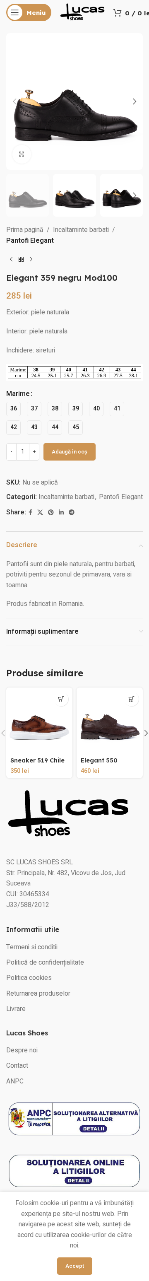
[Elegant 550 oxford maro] (110, 721)
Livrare (16, 1009)
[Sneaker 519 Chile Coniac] (39, 721)
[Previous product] (11, 260)
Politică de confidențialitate (45, 962)
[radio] (13, 409)
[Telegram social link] (71, 513)
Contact (17, 1066)
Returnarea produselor (38, 994)
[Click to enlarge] (21, 154)
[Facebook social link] (30, 513)
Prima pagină (24, 230)
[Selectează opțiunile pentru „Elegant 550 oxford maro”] (131, 699)
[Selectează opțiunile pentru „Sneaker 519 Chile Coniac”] (61, 699)
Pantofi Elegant (30, 241)
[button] (14, 101)
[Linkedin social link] (61, 513)
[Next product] (31, 260)
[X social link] (40, 513)
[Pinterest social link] (51, 513)
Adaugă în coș (69, 452)
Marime (18, 394)
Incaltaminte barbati (81, 230)
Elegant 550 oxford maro (100, 764)
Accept (74, 1266)
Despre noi (22, 1050)
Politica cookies (29, 978)
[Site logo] (82, 12)
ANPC (15, 1081)
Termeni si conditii (32, 947)
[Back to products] (21, 260)
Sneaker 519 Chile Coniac (37, 764)
